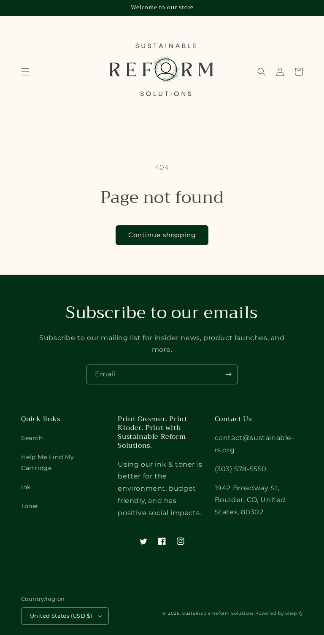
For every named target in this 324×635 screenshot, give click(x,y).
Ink (26, 487)
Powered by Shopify (279, 613)
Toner (30, 506)
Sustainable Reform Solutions (218, 613)
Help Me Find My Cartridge (47, 462)
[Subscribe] (228, 374)
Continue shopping (162, 235)
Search (32, 438)
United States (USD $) (61, 615)
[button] (25, 71)
